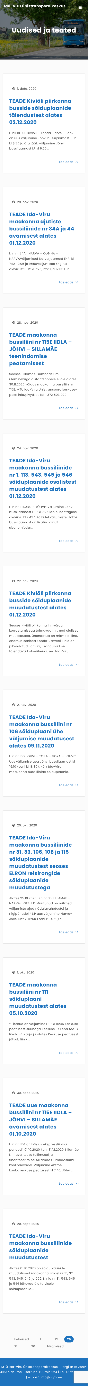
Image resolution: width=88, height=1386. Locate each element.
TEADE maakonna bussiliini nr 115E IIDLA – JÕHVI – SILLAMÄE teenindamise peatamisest (40, 349)
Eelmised (21, 1339)
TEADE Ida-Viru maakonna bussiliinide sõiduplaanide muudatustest (40, 1247)
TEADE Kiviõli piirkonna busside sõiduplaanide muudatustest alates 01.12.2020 (40, 604)
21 (15, 1346)
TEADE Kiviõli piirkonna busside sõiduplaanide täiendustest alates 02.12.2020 (40, 111)
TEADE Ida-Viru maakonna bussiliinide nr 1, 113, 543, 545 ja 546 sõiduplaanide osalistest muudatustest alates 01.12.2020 (42, 478)
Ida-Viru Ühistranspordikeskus (35, 6)
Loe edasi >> (69, 162)
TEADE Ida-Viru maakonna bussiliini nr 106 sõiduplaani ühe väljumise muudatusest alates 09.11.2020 (41, 731)
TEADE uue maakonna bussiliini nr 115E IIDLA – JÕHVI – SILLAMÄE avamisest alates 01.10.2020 (40, 1119)
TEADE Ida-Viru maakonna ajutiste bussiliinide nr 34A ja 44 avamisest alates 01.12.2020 (41, 229)
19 (56, 1339)
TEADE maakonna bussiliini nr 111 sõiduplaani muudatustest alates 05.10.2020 (38, 999)
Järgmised (55, 1346)
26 (33, 1346)
